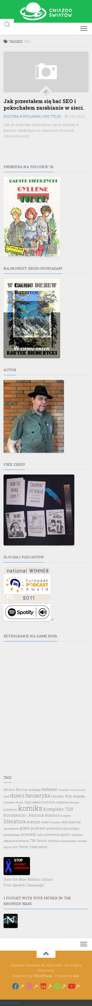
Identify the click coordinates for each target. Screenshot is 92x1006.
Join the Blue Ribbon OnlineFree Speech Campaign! (28, 882)
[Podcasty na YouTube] (74, 986)
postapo (72, 828)
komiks (30, 808)
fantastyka (37, 795)
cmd (6, 796)
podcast (38, 828)
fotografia (79, 796)
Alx (76, 975)
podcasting (56, 828)
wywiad (82, 841)
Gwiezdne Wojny (14, 802)
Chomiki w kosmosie (72, 790)
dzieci (17, 795)
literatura (14, 821)
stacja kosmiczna (16, 841)
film (68, 796)
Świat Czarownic (33, 847)
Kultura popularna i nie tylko (32, 116)
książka (66, 815)
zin (15, 847)
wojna (53, 840)
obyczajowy (71, 822)
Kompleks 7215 (58, 809)
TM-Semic (38, 840)
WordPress (43, 975)
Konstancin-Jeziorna (24, 815)
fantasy (57, 796)
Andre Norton (16, 789)
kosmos (52, 815)
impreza (62, 802)
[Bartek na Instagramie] (32, 986)
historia (48, 802)
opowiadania (11, 828)
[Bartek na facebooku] (18, 986)
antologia (35, 790)
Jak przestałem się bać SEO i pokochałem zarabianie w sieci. (44, 104)
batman (50, 789)
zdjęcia (8, 847)
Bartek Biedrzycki (9, 1003)
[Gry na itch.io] (46, 986)
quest (65, 834)
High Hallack (33, 802)
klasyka (74, 802)
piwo (25, 828)
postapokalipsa (12, 834)
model (45, 822)
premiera (52, 834)
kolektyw (10, 809)
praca (41, 834)
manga (33, 821)
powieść (29, 834)
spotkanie (77, 834)
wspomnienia (67, 841)
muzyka (55, 822)
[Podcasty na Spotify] (60, 986)
